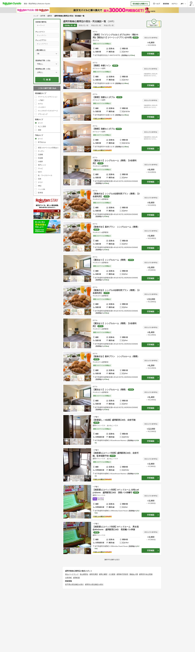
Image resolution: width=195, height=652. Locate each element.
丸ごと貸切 (42, 126)
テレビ (40, 168)
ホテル (40, 104)
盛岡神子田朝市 (122, 574)
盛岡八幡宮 (103, 574)
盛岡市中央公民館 (146, 574)
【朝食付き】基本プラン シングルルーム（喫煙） (116, 356)
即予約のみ (42, 142)
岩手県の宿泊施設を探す (74, 584)
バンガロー (42, 107)
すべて (40, 123)
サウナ (40, 182)
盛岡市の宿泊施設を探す (94, 584)
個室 (39, 130)
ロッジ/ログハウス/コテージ (48, 111)
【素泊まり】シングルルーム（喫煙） (110, 389)
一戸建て (41, 100)
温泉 (39, 179)
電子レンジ (42, 165)
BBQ (39, 186)
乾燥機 (40, 158)
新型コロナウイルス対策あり (48, 148)
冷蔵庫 (40, 161)
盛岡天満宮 (93, 574)
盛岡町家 (76, 578)
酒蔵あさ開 (133, 574)
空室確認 (150, 54)
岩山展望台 (84, 574)
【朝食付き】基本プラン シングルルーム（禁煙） (116, 227)
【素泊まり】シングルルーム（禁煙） (110, 260)
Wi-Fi (40, 172)
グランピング (43, 114)
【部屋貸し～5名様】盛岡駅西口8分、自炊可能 (114, 420)
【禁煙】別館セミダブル (104, 97)
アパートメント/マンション (47, 97)
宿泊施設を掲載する (140, 4)
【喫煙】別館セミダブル (104, 129)
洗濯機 (40, 154)
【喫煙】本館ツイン (102, 65)
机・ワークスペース (45, 175)
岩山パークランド (72, 574)
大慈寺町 (68, 578)
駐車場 (40, 193)
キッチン (41, 151)
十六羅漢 (112, 574)
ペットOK (41, 189)
